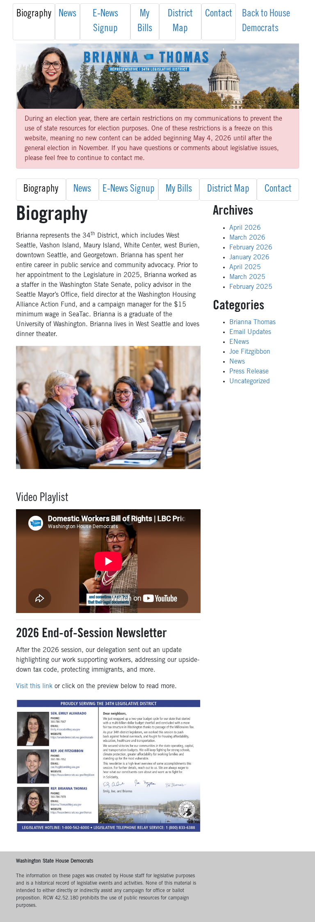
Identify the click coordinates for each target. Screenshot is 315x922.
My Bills (144, 21)
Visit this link (35, 686)
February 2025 (250, 287)
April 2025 (245, 267)
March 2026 (247, 238)
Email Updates (250, 332)
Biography (33, 14)
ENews (239, 342)
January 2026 (249, 257)
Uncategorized (249, 381)
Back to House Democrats (266, 21)
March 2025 (247, 277)
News (67, 14)
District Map (180, 21)
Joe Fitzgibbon (249, 352)
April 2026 (245, 228)
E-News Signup (105, 21)
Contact (218, 14)
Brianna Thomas (252, 322)
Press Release (249, 371)
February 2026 (250, 248)
